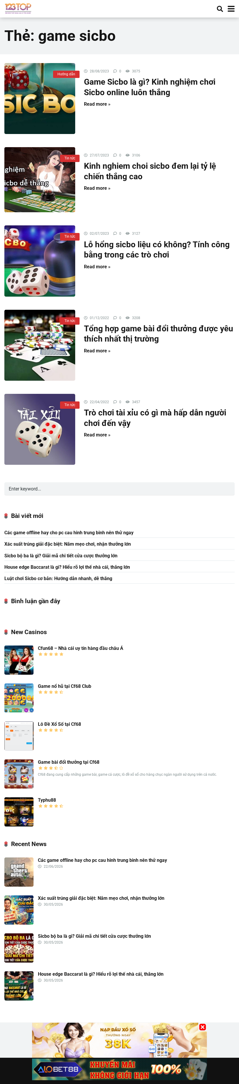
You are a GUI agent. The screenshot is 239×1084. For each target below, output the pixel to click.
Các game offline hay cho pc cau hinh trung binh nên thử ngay (68, 532)
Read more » (97, 104)
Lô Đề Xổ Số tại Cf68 (59, 724)
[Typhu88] (19, 825)
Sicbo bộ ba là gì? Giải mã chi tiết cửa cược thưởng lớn (60, 555)
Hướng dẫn (66, 74)
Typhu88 (47, 800)
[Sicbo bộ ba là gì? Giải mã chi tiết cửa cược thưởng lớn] (19, 961)
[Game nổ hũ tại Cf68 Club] (19, 711)
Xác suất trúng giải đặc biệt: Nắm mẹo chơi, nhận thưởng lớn (67, 544)
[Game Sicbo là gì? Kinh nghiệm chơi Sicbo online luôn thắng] (39, 98)
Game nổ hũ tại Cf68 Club (64, 686)
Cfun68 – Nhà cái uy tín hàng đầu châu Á (80, 648)
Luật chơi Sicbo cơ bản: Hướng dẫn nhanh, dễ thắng (58, 578)
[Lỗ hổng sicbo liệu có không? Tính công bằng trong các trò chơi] (39, 260)
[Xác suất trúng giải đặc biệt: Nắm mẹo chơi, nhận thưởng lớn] (19, 923)
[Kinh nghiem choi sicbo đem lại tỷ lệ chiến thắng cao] (39, 179)
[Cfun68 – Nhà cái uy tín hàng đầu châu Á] (19, 673)
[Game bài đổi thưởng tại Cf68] (19, 787)
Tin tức (69, 158)
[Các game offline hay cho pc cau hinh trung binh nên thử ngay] (19, 885)
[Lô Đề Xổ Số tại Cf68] (19, 749)
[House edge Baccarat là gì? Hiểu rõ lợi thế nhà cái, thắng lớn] (19, 999)
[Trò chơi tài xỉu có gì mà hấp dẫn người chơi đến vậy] (39, 429)
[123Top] (18, 8)
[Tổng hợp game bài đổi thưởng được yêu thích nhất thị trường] (39, 345)
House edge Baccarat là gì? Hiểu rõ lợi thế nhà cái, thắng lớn (67, 567)
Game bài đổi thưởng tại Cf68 (68, 762)
